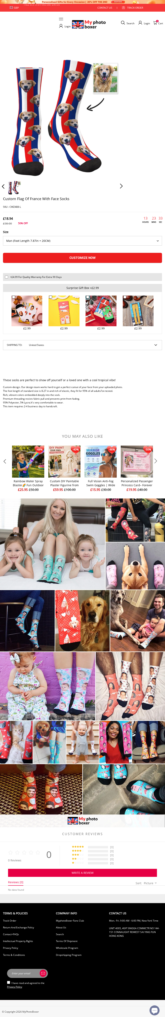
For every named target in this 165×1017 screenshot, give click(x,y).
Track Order (135, 7)
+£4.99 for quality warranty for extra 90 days (36, 277)
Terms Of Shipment (66, 941)
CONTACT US (104, 7)
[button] (11, 116)
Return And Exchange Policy (18, 927)
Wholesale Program (67, 948)
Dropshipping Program (68, 955)
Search (60, 934)
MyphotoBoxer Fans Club (70, 920)
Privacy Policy (10, 948)
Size (5, 232)
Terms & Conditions (14, 955)
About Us (61, 927)
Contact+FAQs (11, 934)
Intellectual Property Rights (18, 941)
